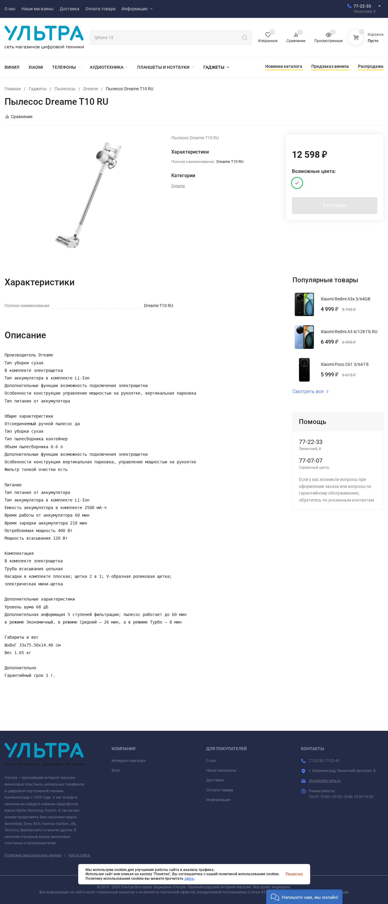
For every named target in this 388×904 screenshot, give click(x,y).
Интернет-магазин (129, 760)
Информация (218, 799)
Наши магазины (221, 770)
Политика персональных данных (33, 855)
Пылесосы (65, 89)
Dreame (90, 89)
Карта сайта (79, 855)
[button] (304, 896)
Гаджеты (38, 89)
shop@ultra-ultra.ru (325, 781)
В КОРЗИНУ (334, 205)
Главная (13, 89)
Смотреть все (308, 391)
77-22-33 (362, 6)
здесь (189, 878)
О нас (211, 760)
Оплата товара (219, 790)
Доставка (215, 780)
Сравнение (21, 116)
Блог (116, 770)
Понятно (294, 874)
